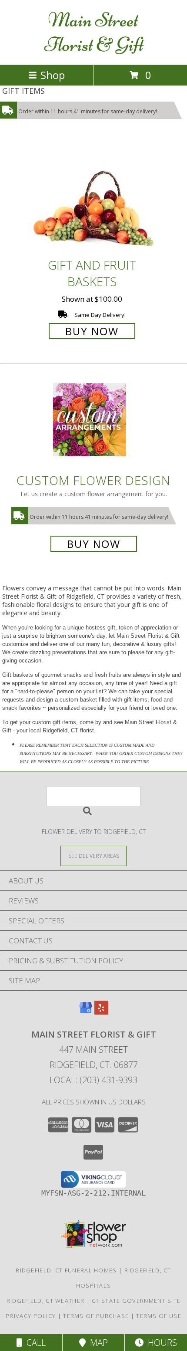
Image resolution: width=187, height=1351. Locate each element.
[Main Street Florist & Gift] (94, 52)
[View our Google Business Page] (86, 1012)
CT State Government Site (136, 1301)
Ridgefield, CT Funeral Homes (66, 1270)
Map (97, 1342)
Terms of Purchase (96, 1316)
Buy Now (92, 331)
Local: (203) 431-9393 (93, 1080)
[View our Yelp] (101, 1012)
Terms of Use (158, 1316)
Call (34, 1342)
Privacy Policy (31, 1316)
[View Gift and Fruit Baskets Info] (93, 197)
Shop (52, 75)
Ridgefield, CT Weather (46, 1301)
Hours (160, 1342)
